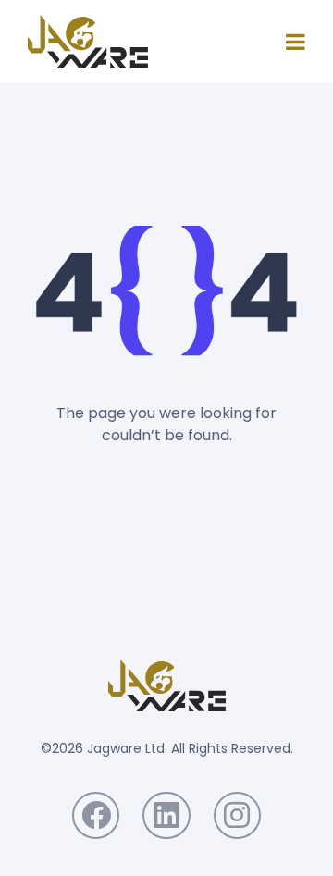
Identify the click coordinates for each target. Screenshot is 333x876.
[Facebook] (95, 815)
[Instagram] (237, 815)
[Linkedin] (166, 815)
